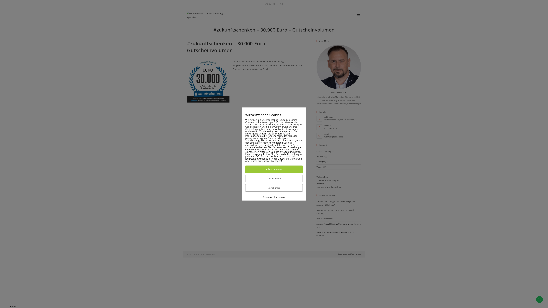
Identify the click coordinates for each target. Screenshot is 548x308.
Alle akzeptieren (274, 169)
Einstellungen (274, 187)
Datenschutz (268, 197)
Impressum (280, 197)
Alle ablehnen (274, 178)
